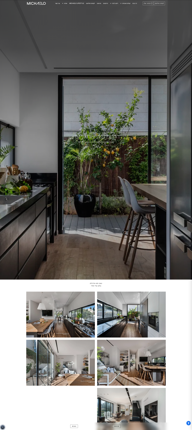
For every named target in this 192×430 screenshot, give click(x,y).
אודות (65, 3)
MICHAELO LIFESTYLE (76, 3)
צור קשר (57, 3)
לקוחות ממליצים (90, 3)
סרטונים (99, 3)
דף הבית (134, 3)
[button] (116, 426)
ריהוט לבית (115, 3)
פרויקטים (105, 3)
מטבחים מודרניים (95, 142)
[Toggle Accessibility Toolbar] (188, 423)
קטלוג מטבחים (126, 3)
